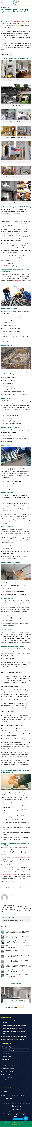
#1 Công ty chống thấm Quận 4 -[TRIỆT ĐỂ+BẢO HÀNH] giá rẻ (17, 961)
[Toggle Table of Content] (10, 54)
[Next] (30, 999)
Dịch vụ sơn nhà (7, 1098)
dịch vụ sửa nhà (7, 1095)
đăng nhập (11, 920)
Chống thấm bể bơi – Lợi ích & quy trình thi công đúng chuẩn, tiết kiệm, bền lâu (18, 932)
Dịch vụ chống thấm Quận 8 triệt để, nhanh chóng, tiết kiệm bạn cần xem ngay (18, 941)
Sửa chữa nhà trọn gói (8, 1050)
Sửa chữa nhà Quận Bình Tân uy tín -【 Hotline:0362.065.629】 (24, 908)
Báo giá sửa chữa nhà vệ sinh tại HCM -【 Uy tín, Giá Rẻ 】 (15, 1001)
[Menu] (2, 2)
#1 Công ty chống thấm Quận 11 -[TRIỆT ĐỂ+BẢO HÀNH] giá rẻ (17, 975)
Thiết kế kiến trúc (7, 1053)
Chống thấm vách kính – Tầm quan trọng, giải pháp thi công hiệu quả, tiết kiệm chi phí (18, 965)
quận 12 (17, 280)
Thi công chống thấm (8, 1047)
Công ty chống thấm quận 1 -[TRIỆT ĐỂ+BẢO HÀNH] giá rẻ (16, 970)
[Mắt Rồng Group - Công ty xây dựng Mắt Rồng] (16, 2)
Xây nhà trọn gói (7, 1059)
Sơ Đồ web (6, 1080)
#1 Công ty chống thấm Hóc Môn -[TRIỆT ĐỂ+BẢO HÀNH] (17, 946)
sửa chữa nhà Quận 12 (19, 21)
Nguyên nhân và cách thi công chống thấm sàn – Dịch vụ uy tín (18, 936)
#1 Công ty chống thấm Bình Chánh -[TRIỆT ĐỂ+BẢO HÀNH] (18, 956)
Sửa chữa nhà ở (5, 7)
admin (16, 16)
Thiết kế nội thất (6, 1056)
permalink (6, 890)
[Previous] (1, 999)
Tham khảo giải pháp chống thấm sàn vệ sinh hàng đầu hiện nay (17, 951)
